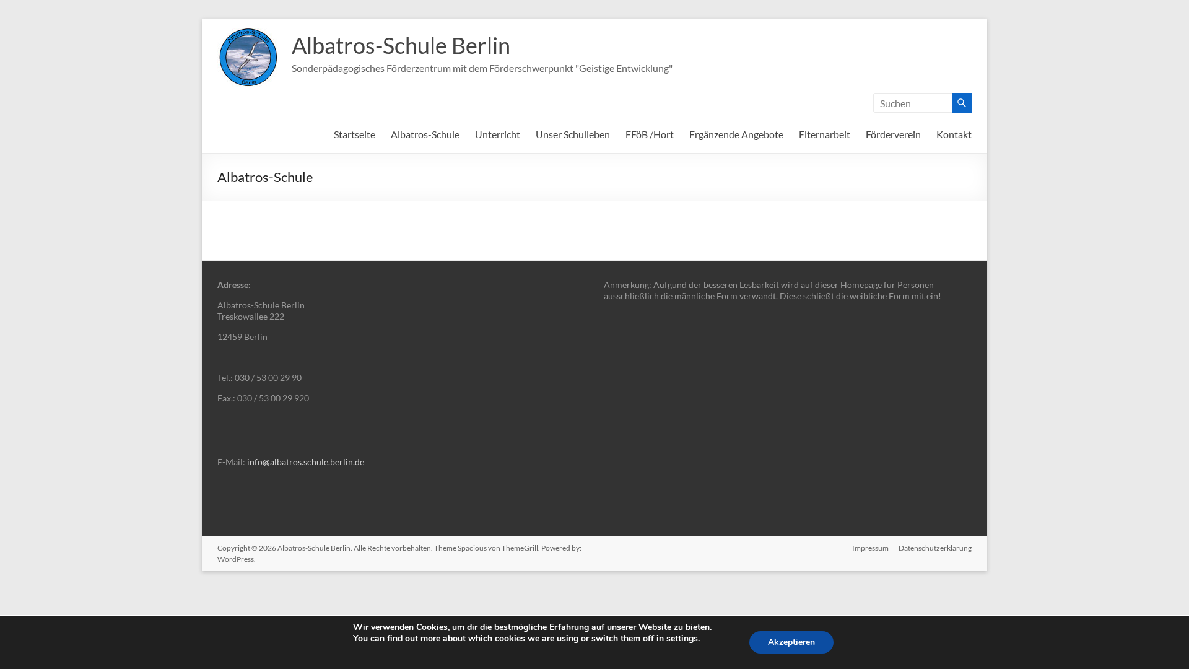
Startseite (354, 134)
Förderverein (893, 134)
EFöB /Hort (649, 134)
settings (682, 638)
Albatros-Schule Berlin (401, 45)
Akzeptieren (791, 642)
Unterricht (497, 134)
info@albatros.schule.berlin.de (305, 462)
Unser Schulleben (573, 134)
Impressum (870, 548)
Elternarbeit (824, 134)
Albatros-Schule (425, 134)
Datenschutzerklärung (935, 548)
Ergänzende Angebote (736, 134)
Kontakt (954, 134)
